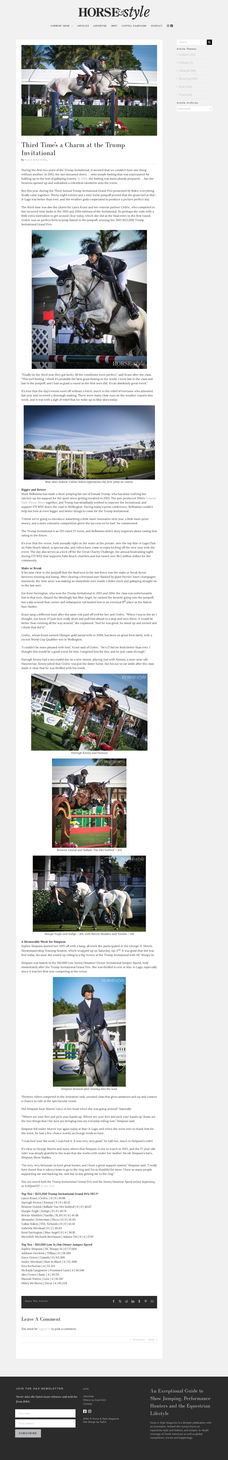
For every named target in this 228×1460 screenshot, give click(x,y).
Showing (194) (188, 78)
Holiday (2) (186, 62)
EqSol (103, 1422)
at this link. (47, 1186)
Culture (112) (187, 54)
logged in (44, 1329)
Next (151, 1339)
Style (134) (185, 86)
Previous (139, 1339)
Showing (44, 160)
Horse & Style (30, 160)
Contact (87, 1403)
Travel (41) (185, 94)
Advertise (88, 1396)
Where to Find (94, 1400)
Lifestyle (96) (187, 70)
